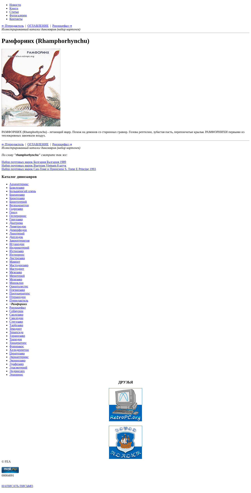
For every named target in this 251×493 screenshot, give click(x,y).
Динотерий (17, 233)
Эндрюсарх (17, 371)
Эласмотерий (18, 367)
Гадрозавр (16, 208)
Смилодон (16, 318)
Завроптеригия (19, 240)
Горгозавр (16, 219)
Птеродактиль (18, 300)
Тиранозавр (17, 335)
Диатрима (16, 223)
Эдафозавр (16, 364)
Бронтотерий (18, 201)
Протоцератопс (19, 293)
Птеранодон (17, 297)
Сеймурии (16, 311)
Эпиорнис (16, 374)
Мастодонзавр (18, 265)
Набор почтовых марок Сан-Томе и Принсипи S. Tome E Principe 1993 (49, 169)
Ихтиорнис (17, 254)
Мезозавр (15, 272)
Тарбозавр (16, 325)
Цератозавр (17, 353)
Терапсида (16, 332)
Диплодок (16, 237)
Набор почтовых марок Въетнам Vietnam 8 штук (34, 165)
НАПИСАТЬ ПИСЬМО (17, 486)
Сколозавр (16, 314)
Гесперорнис (17, 216)
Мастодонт (16, 268)
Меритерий (17, 275)
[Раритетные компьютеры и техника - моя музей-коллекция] (125, 420)
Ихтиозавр (16, 251)
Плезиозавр (17, 290)
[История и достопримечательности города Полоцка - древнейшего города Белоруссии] (125, 458)
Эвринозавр (17, 360)
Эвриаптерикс (19, 357)
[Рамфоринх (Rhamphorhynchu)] (31, 125)
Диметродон (17, 226)
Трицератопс (18, 342)
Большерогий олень (22, 191)
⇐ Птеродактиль (13, 144)
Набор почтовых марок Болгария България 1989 (34, 162)
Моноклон (16, 283)
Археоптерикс (19, 184)
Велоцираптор (19, 205)
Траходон (15, 339)
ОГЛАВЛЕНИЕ (38, 144)
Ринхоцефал (17, 307)
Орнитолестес (18, 286)
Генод (13, 212)
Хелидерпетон (19, 350)
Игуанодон (16, 244)
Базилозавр (16, 187)
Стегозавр (16, 321)
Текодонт (15, 328)
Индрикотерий (19, 247)
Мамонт (14, 261)
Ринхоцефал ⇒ (62, 144)
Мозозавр (15, 279)
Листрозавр (17, 258)
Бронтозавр (17, 198)
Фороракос (16, 346)
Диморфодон (18, 230)
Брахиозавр (17, 194)
